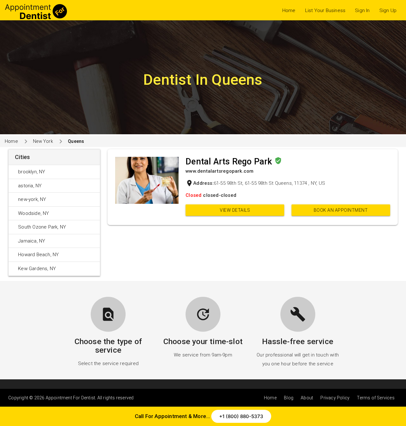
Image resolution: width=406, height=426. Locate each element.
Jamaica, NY (31, 241)
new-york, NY (32, 199)
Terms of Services (375, 397)
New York (43, 141)
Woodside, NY (33, 213)
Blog (288, 397)
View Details (235, 210)
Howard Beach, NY (38, 254)
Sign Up (387, 10)
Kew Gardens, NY (37, 268)
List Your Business (325, 10)
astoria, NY (30, 186)
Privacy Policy (335, 397)
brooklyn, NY (31, 172)
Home (289, 10)
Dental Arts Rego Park (230, 161)
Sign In (362, 10)
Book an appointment (341, 210)
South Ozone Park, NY (42, 227)
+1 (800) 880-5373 (241, 416)
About (307, 397)
